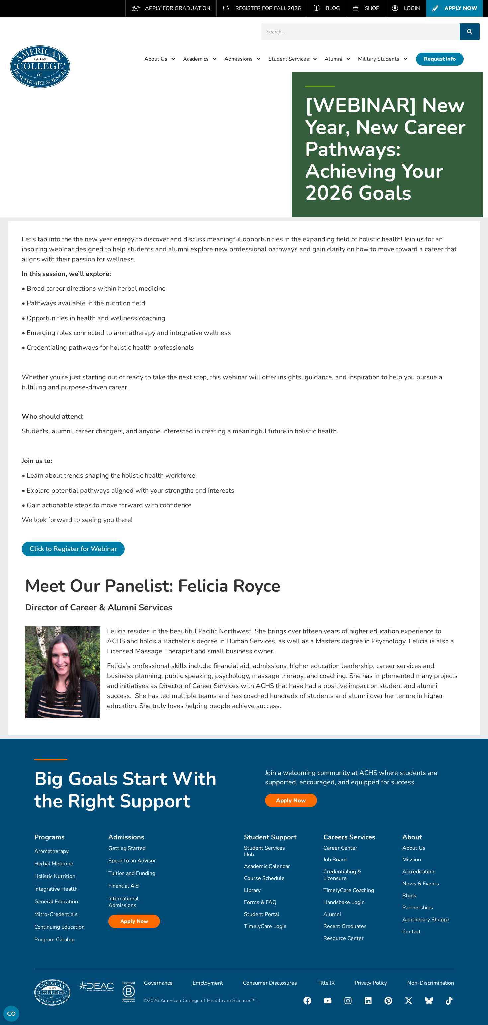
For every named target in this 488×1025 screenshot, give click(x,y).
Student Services (288, 59)
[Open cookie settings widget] (11, 1014)
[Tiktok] (449, 1001)
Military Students (378, 59)
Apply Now (134, 921)
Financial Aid (123, 886)
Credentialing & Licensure (342, 875)
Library (252, 890)
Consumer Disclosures (270, 983)
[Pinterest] (388, 1001)
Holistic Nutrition (54, 876)
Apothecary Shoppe (425, 919)
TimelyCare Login (265, 926)
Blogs (409, 895)
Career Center (340, 848)
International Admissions (123, 902)
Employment (208, 983)
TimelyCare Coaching (348, 890)
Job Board (335, 859)
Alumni (333, 59)
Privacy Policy (371, 983)
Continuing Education (59, 927)
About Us (155, 59)
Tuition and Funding (131, 873)
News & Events (420, 883)
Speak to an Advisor (132, 860)
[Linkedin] (368, 1001)
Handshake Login (344, 902)
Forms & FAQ (260, 902)
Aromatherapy (51, 851)
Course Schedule (264, 878)
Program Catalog (54, 939)
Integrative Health (56, 889)
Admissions (238, 59)
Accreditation (418, 871)
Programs (49, 837)
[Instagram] (348, 1001)
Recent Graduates (344, 926)
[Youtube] (328, 1001)
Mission (411, 859)
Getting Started (127, 848)
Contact (411, 931)
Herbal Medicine (53, 863)
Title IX (326, 983)
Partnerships (417, 907)
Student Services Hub (264, 851)
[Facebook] (307, 1001)
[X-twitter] (409, 1001)
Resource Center (343, 938)
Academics (196, 59)
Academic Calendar (267, 866)
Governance (158, 983)
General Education (56, 901)
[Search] (470, 31)
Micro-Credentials (56, 914)
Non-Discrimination (430, 983)
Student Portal (261, 914)
